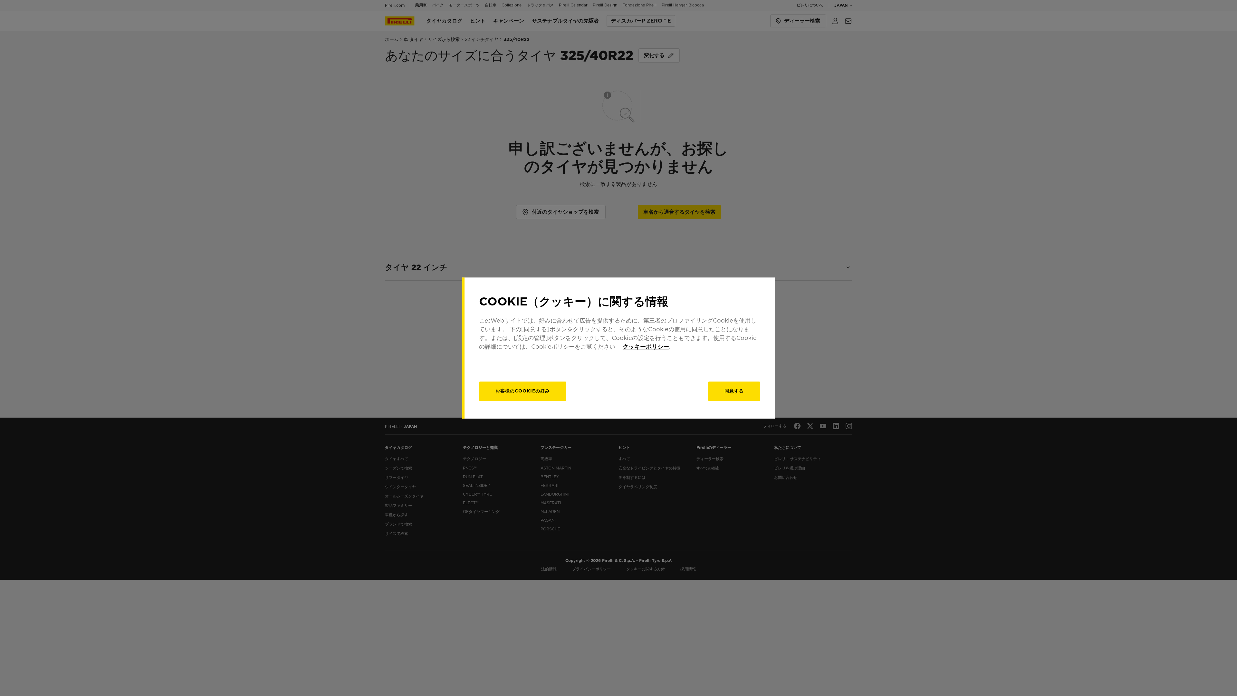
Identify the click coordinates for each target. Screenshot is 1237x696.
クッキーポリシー (646, 346)
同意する (734, 390)
